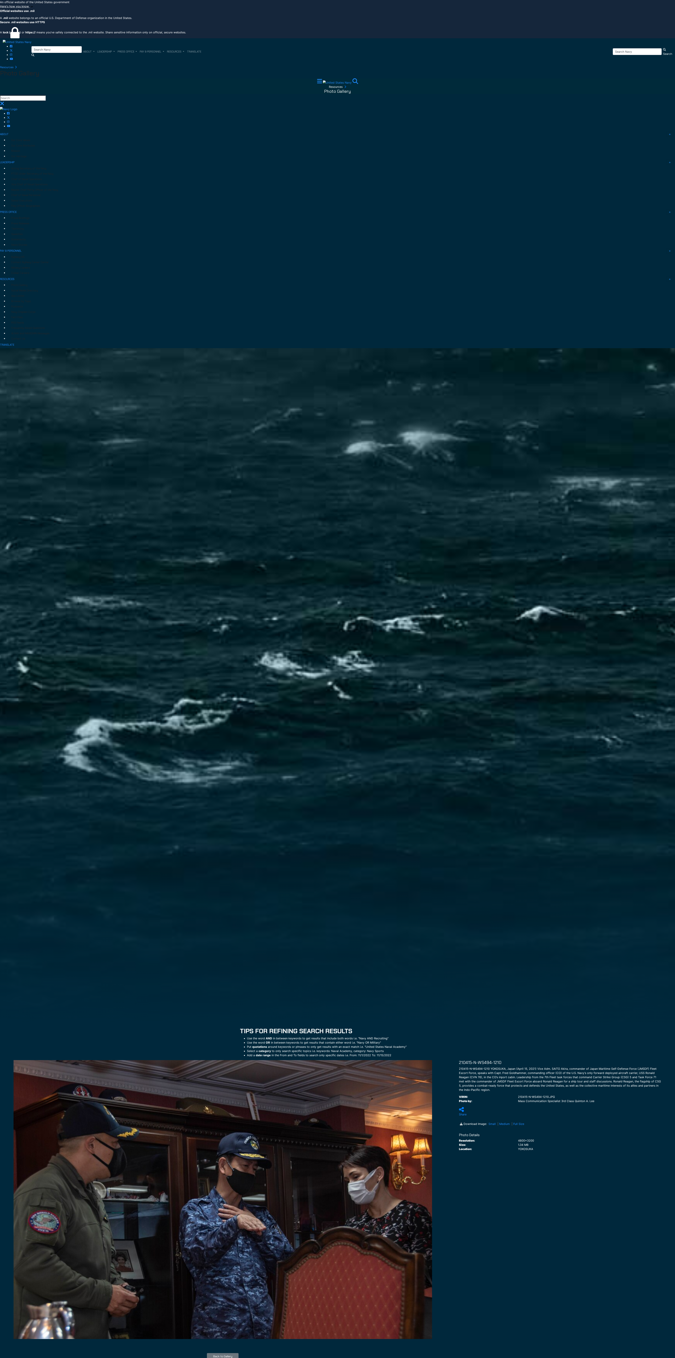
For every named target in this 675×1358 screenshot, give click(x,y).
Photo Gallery (19, 285)
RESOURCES (7, 279)
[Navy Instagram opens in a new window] (11, 54)
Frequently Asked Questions (28, 328)
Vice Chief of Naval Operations (29, 184)
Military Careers (20, 267)
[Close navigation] (2, 104)
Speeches (17, 234)
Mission (15, 151)
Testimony (17, 228)
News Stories (19, 245)
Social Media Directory (24, 290)
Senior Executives (21, 200)
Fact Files (17, 317)
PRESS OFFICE (8, 212)
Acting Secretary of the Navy (28, 168)
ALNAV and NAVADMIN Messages (30, 333)
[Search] (355, 82)
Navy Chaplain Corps (23, 312)
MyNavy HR (17, 257)
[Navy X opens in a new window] (11, 50)
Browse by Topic (21, 301)
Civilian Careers (20, 273)
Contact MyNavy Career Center (30, 262)
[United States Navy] (17, 42)
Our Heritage (19, 156)
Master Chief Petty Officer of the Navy (34, 190)
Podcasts (17, 306)
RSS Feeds (17, 322)
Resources (7, 67)
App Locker (18, 296)
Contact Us (18, 338)
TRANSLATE (7, 345)
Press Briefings (20, 218)
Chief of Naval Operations (26, 179)
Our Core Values (20, 140)
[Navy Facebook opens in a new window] (11, 46)
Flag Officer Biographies (25, 206)
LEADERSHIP (7, 162)
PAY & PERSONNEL (11, 251)
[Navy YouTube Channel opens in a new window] (11, 59)
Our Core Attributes (23, 145)
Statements (18, 239)
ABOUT (4, 134)
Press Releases (20, 223)
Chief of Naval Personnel (26, 195)
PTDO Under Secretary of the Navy (32, 173)
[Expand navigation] (320, 82)
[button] (337, 6)
